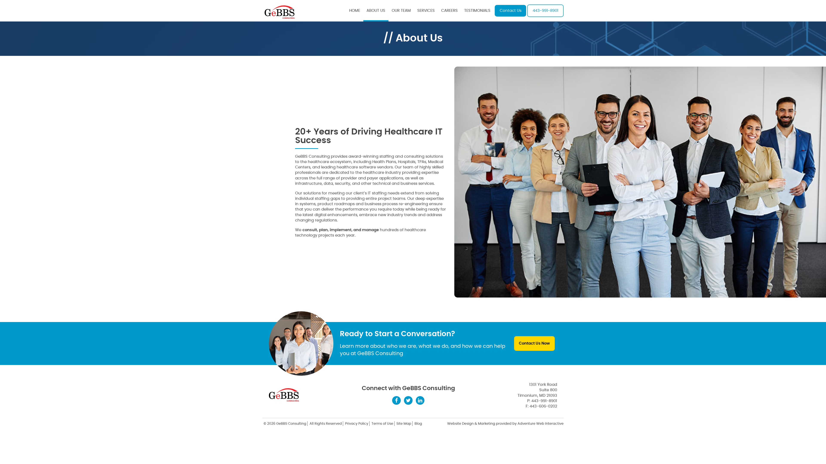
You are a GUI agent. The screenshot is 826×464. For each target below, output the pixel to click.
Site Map (403, 423)
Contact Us (510, 11)
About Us (376, 11)
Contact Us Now (534, 343)
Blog (418, 423)
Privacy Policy (356, 423)
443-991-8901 (545, 11)
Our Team (401, 11)
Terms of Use (382, 423)
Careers (449, 11)
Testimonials (477, 11)
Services (426, 11)
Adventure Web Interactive (541, 423)
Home (354, 11)
